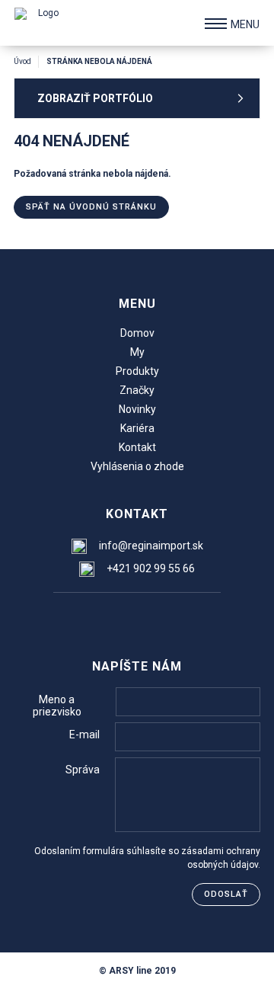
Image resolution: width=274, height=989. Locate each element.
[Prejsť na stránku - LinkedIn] (167, 617)
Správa (82, 769)
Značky (137, 390)
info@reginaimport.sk (151, 545)
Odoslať (226, 894)
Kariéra (137, 428)
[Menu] (216, 23)
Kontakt (137, 447)
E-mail (84, 734)
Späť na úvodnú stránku (91, 207)
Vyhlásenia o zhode (137, 466)
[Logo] (41, 23)
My (137, 352)
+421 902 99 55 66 (151, 568)
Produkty (137, 371)
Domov (137, 333)
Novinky (137, 409)
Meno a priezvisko (57, 705)
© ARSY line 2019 (137, 970)
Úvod (22, 61)
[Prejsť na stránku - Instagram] (136, 617)
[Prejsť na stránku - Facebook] (106, 617)
